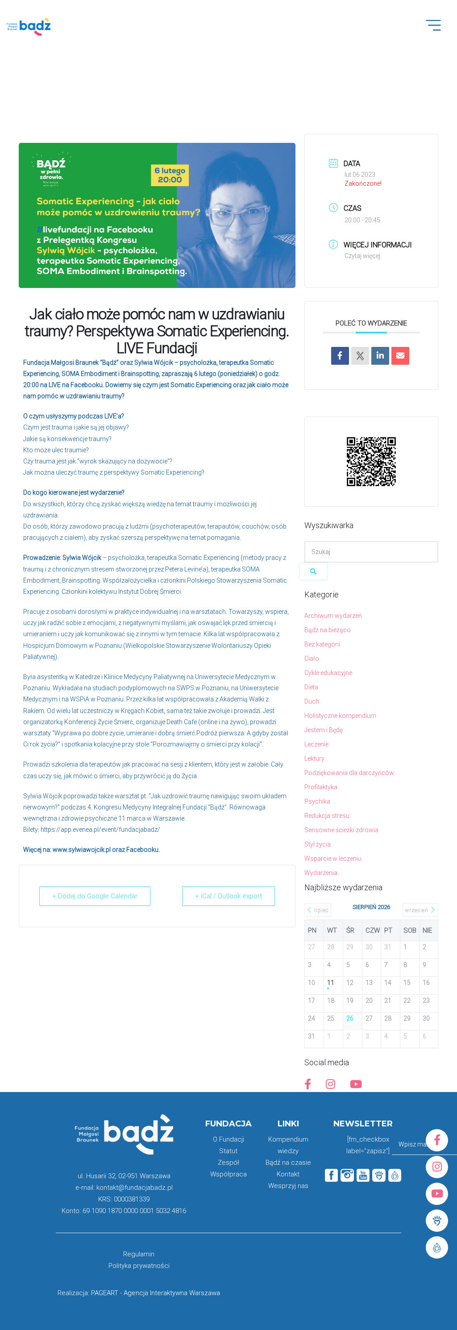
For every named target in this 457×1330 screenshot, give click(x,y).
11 (330, 982)
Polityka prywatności (139, 1266)
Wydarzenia (320, 872)
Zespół (228, 1163)
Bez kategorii (322, 644)
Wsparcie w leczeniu (332, 858)
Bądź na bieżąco (327, 630)
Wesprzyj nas (288, 1186)
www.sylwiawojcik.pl (82, 849)
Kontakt (288, 1174)
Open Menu (438, 30)
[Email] (400, 356)
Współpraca (228, 1174)
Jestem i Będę (323, 730)
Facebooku (142, 849)
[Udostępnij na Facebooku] (340, 356)
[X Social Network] (360, 356)
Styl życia (317, 844)
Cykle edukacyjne (328, 672)
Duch (311, 701)
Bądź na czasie (288, 1163)
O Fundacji (228, 1139)
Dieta (311, 687)
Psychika (317, 801)
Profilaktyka (320, 787)
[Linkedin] (380, 356)
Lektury (314, 758)
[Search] (313, 571)
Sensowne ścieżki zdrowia (341, 830)
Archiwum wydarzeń (333, 615)
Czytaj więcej (362, 255)
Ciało (311, 658)
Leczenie (316, 744)
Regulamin (138, 1254)
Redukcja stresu (326, 815)
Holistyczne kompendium (340, 715)
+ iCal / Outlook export (228, 896)
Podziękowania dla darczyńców (349, 772)
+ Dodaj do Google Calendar (94, 896)
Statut (228, 1151)
